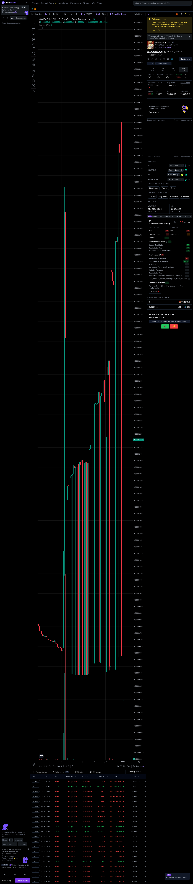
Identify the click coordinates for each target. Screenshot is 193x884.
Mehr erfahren (154, 112)
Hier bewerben (153, 157)
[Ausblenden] (189, 222)
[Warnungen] (15, 874)
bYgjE (135, 781)
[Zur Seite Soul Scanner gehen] (160, 255)
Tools (99, 3)
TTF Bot (152, 197)
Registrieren (23, 880)
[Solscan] (186, 165)
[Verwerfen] (27, 7)
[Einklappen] (26, 2)
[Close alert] (189, 19)
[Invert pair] (173, 42)
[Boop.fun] (155, 14)
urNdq (134, 791)
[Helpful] (154, 30)
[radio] (179, 307)
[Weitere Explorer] (189, 165)
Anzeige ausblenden (182, 120)
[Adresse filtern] (139, 776)
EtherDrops (153, 188)
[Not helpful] (159, 30)
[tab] (40, 772)
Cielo (173, 188)
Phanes (165, 188)
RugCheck (163, 197)
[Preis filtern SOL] (76, 776)
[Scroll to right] (28, 18)
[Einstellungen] (24, 874)
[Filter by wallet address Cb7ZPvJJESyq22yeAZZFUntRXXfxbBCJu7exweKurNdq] (139, 791)
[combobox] (162, 3)
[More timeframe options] (190, 69)
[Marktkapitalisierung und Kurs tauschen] (147, 55)
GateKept (185, 197)
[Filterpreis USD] (91, 776)
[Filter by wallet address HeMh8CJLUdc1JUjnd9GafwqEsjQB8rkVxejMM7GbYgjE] (139, 781)
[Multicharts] (5, 874)
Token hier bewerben (155, 120)
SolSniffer (174, 197)
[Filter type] (60, 776)
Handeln (184, 59)
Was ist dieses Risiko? (172, 26)
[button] (47, 776)
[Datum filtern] (49, 776)
